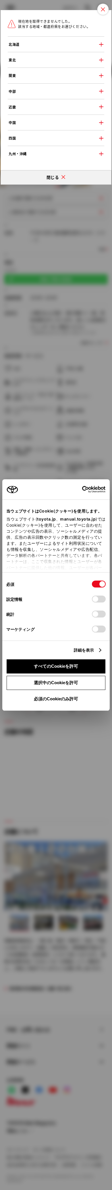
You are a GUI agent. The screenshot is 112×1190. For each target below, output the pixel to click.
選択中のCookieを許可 (56, 682)
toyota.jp (46, 519)
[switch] (99, 599)
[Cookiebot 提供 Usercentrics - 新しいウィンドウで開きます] (80, 489)
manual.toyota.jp (78, 519)
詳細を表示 (84, 650)
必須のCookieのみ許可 (56, 698)
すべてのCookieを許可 (56, 666)
